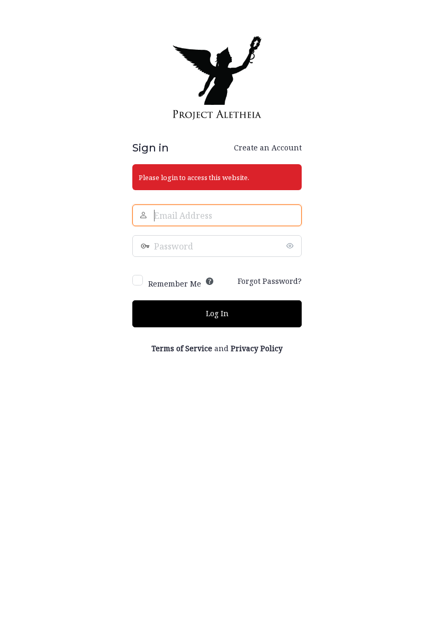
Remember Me (174, 284)
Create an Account (268, 147)
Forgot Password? (270, 281)
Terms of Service (181, 348)
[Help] (209, 281)
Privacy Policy (257, 348)
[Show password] (291, 245)
